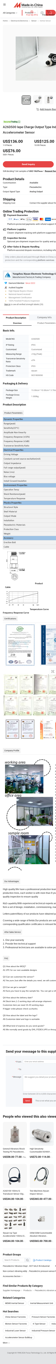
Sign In (7, 304)
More (5, 1342)
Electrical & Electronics (19, 21)
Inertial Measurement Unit (41, 1303)
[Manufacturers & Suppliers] (28, 5)
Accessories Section (12, 1276)
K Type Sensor (39, 1323)
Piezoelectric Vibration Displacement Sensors (16, 1266)
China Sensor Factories (15, 1317)
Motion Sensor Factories (16, 1323)
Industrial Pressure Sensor (43, 1330)
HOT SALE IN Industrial (39, 1266)
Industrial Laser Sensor (15, 1330)
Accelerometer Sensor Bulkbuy (18, 1337)
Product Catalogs (43, 1260)
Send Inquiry (28, 164)
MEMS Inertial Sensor (14, 1303)
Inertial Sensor (45, 21)
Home (5, 21)
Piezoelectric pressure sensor (42, 1271)
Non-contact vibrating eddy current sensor (16, 1271)
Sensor (34, 21)
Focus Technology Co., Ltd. (36, 1353)
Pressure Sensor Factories (43, 1317)
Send (27, 1100)
